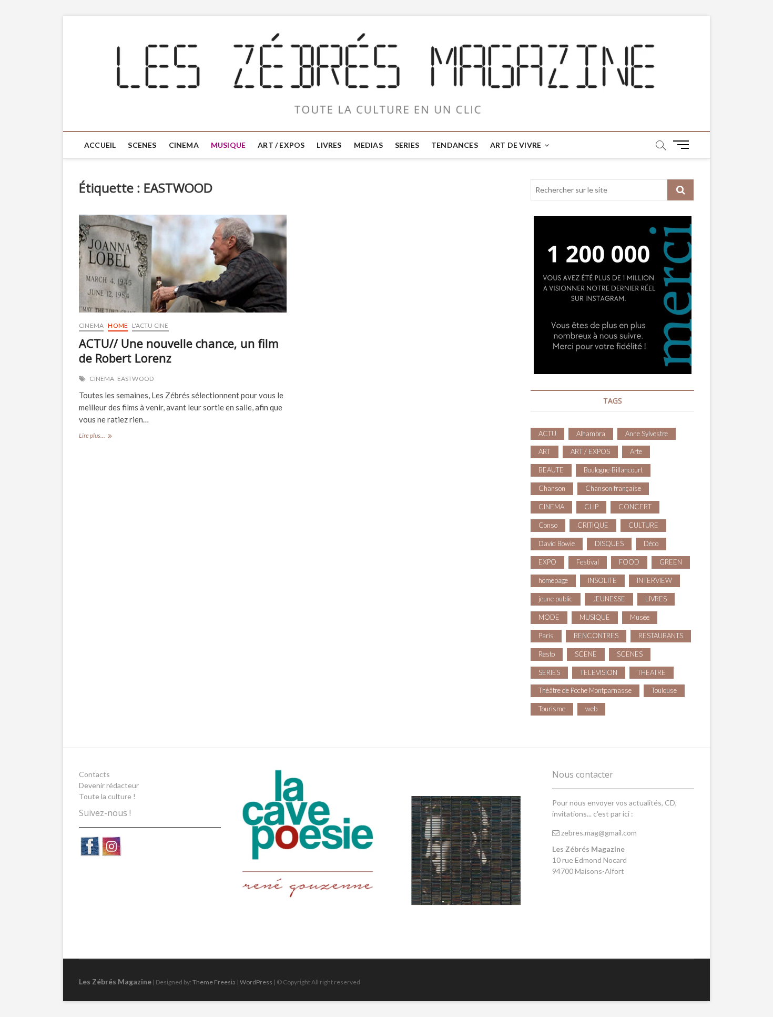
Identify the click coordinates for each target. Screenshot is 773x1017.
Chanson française (613, 488)
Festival (587, 562)
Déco (651, 543)
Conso (547, 525)
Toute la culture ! (107, 796)
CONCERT (635, 506)
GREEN (670, 562)
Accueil (100, 144)
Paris (546, 635)
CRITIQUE (592, 525)
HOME (118, 325)
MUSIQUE (228, 144)
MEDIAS (368, 144)
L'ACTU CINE (150, 325)
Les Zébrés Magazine (115, 981)
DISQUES (609, 543)
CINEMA (184, 144)
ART (544, 451)
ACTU (547, 433)
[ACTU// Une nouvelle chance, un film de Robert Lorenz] (183, 264)
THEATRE (651, 672)
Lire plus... (103, 436)
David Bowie (556, 543)
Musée (639, 617)
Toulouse (664, 690)
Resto (546, 654)
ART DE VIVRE (515, 144)
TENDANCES (454, 144)
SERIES (407, 144)
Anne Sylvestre (646, 433)
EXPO (547, 562)
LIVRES (329, 144)
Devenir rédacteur (109, 785)
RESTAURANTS (660, 635)
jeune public (555, 599)
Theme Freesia (214, 982)
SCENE (586, 654)
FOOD (629, 562)
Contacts (94, 774)
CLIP (591, 506)
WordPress (256, 982)
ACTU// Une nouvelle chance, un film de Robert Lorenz (179, 350)
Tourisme (551, 708)
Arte (636, 451)
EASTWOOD (135, 378)
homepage (553, 580)
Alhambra (590, 433)
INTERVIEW (654, 580)
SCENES (142, 144)
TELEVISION (598, 672)
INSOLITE (602, 580)
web (591, 708)
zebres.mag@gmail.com (598, 832)
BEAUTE (551, 470)
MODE (549, 617)
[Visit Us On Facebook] (89, 841)
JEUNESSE (609, 599)
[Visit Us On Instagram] (111, 841)
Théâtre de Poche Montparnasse (585, 690)
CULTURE (643, 525)
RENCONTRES (596, 635)
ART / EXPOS (281, 144)
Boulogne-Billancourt (613, 470)
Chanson (551, 488)
